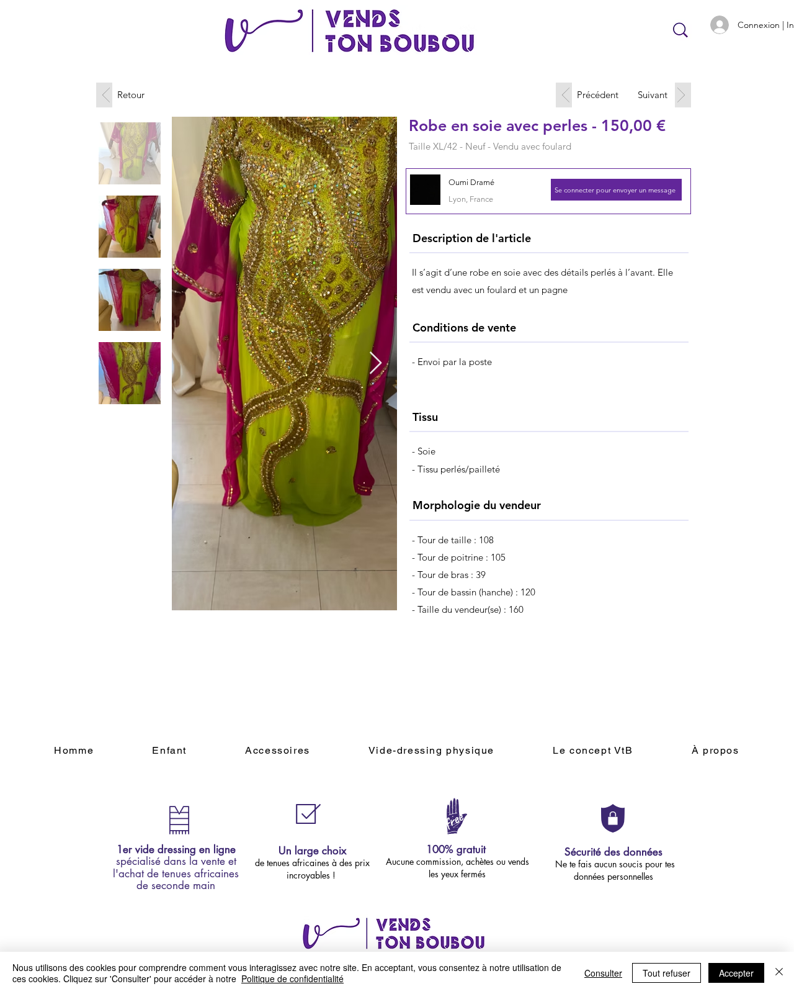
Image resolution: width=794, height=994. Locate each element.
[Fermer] (779, 973)
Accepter (736, 973)
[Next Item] (375, 363)
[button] (616, 190)
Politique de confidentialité (292, 978)
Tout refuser (666, 973)
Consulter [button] (603, 973)
